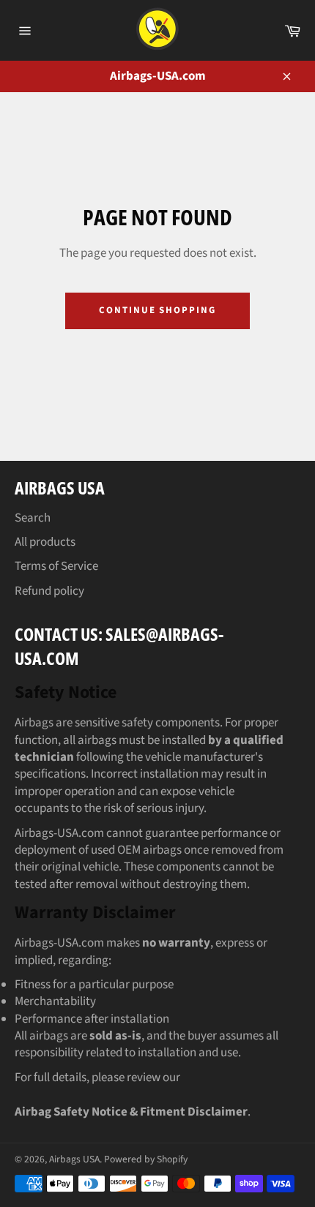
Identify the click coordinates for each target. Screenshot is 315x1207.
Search (33, 518)
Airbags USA (74, 1159)
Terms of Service (56, 566)
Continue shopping (157, 310)
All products (45, 542)
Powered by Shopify (146, 1159)
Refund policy (49, 591)
